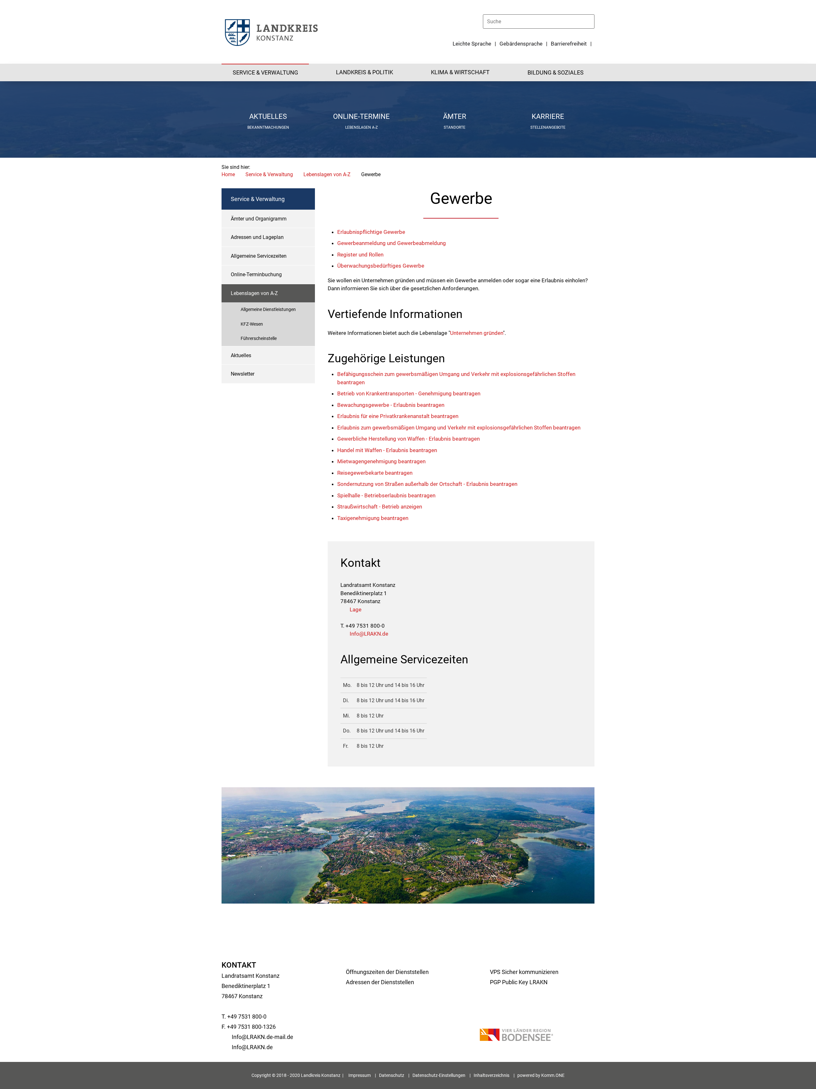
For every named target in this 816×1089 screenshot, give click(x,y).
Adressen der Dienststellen (380, 982)
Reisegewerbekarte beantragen (374, 473)
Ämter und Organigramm (259, 219)
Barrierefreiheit (569, 43)
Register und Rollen (360, 254)
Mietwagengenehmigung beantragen (381, 461)
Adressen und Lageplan (257, 237)
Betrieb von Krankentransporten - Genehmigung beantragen (408, 393)
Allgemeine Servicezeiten (259, 256)
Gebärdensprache (521, 43)
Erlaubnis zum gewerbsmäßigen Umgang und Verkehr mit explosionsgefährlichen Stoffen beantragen (458, 427)
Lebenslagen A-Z (361, 127)
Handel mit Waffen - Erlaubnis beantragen (387, 450)
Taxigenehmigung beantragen (372, 518)
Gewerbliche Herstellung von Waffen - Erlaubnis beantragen (408, 439)
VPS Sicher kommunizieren (524, 972)
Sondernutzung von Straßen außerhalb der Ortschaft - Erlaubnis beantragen (427, 484)
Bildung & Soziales (556, 72)
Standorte (454, 127)
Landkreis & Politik (364, 72)
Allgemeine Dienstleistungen (268, 309)
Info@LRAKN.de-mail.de (262, 1037)
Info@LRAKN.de (369, 634)
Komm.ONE (553, 1075)
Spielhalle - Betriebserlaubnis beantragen (386, 495)
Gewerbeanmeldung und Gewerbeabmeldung (391, 243)
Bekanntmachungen (268, 127)
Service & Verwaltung (265, 72)
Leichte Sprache (472, 43)
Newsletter (242, 374)
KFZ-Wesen (252, 324)
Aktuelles (268, 116)
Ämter (454, 116)
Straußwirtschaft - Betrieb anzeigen (379, 506)
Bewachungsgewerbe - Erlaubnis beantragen (390, 405)
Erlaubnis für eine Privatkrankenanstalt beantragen (397, 416)
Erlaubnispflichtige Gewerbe (371, 232)
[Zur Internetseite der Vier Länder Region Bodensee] (516, 1035)
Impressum (359, 1075)
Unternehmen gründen (476, 333)
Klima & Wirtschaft (460, 72)
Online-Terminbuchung (256, 274)
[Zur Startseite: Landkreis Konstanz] (271, 32)
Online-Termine (361, 116)
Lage (355, 609)
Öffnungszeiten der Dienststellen (387, 972)
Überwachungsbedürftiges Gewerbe (380, 266)
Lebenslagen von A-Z (327, 174)
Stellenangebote (547, 127)
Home (228, 174)
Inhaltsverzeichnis (491, 1075)
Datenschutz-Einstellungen (438, 1075)
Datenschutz (391, 1075)
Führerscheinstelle (259, 338)
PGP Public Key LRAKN (519, 982)
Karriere (548, 116)
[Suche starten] (591, 21)
